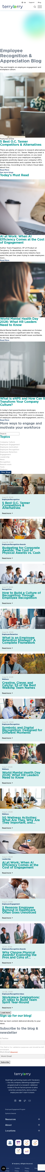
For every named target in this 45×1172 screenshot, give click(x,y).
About (8, 1125)
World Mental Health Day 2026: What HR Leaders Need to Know (21, 775)
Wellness (5, 679)
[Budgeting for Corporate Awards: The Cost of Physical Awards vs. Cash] (22, 529)
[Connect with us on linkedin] (15, 1100)
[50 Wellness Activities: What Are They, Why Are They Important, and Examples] (22, 798)
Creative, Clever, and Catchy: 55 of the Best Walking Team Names (19, 685)
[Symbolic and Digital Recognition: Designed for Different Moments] (22, 708)
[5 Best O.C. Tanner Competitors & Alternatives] (22, 484)
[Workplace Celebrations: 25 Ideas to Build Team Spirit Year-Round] (22, 978)
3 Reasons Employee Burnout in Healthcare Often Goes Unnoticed (19, 910)
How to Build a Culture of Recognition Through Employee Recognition (21, 595)
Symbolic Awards (10, 1113)
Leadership (6, 859)
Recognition (7, 589)
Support (31, 2)
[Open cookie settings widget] (3, 1168)
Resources (10, 1119)
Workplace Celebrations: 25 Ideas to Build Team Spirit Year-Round (21, 1000)
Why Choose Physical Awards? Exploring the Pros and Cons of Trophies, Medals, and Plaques (19, 955)
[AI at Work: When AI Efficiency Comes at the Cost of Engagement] (22, 843)
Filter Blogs (5, 472)
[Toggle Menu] (40, 7)
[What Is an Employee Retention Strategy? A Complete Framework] (22, 619)
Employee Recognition (11, 499)
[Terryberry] (13, 6)
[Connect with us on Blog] (25, 1100)
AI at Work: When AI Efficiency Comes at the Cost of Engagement (20, 865)
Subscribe (5, 1062)
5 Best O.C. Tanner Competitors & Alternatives (16, 505)
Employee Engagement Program (15, 1109)
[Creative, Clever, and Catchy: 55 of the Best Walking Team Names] (22, 664)
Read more (7, 513)
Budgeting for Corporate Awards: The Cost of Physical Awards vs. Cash (21, 550)
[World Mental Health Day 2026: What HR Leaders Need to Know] (22, 753)
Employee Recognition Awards (14, 544)
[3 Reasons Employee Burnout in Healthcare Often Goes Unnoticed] (22, 888)
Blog (39, 2)
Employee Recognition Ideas (13, 994)
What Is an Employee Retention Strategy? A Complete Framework (19, 640)
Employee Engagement (11, 904)
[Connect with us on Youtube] (20, 1100)
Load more (5, 1013)
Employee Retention (10, 634)
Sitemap (37, 1168)
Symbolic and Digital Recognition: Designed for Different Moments (22, 730)
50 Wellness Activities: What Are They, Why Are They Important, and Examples (21, 820)
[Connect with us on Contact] (30, 1100)
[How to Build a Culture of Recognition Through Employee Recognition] (22, 574)
